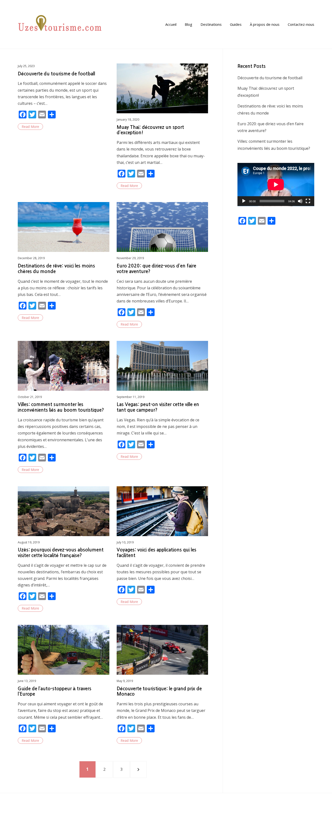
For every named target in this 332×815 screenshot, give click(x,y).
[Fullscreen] (308, 201)
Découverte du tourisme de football (56, 73)
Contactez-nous (301, 24)
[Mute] (300, 201)
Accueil (170, 24)
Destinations (211, 24)
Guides (236, 24)
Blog (188, 24)
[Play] (243, 201)
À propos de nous (265, 24)
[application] (275, 184)
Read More (30, 126)
